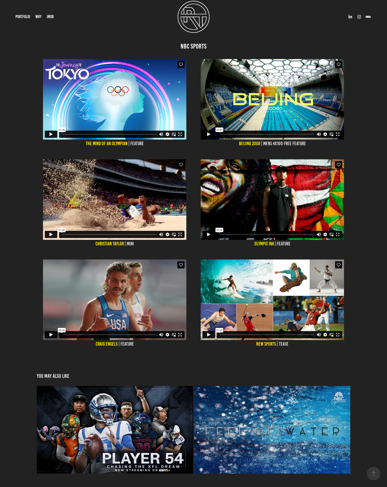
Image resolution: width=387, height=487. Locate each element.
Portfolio (22, 16)
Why (38, 16)
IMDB (50, 16)
